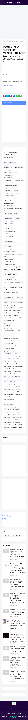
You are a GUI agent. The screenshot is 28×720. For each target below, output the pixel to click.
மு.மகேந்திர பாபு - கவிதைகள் (9, 335)
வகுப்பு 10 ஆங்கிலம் (17, 363)
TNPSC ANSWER (20, 277)
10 (4, 152)
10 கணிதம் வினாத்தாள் (8, 157)
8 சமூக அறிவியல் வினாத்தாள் (9, 251)
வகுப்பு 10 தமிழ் (7, 368)
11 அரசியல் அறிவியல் (8, 170)
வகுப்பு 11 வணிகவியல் (16, 376)
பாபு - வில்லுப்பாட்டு (7, 315)
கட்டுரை (14, 289)
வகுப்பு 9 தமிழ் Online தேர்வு (17, 427)
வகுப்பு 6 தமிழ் (18, 401)
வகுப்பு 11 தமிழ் (7, 376)
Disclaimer (4, 518)
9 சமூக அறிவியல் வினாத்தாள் (9, 264)
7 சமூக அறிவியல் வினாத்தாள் (9, 241)
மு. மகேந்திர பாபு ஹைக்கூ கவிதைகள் (11, 322)
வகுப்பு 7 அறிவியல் (18, 407)
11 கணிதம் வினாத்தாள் (8, 182)
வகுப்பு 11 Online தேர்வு (16, 368)
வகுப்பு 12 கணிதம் (9, 40)
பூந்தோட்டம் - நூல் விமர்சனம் (9, 317)
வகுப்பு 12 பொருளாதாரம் (16, 389)
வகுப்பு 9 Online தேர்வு (16, 419)
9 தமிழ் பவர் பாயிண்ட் (8, 266)
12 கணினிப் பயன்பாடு (8, 218)
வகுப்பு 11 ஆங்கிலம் (7, 371)
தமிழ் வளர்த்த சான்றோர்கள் (9, 307)
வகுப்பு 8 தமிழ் (6, 419)
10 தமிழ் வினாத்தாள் (19, 167)
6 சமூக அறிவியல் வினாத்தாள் (9, 231)
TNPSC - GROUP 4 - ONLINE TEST (10, 274)
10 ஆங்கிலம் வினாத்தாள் (9, 154)
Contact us (4, 521)
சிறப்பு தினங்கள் (19, 297)
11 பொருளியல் (16, 190)
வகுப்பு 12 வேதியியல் (8, 381)
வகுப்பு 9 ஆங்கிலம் (16, 422)
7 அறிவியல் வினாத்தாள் (8, 236)
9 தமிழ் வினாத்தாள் (18, 266)
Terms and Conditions (7, 517)
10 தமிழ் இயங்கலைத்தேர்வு (9, 165)
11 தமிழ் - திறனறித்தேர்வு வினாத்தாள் (11, 187)
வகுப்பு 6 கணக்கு (7, 396)
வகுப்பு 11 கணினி (16, 373)
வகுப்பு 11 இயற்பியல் (17, 371)
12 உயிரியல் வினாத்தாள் (8, 208)
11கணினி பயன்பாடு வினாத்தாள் (10, 198)
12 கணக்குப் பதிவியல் (19, 208)
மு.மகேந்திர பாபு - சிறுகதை (9, 343)
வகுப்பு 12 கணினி (16, 386)
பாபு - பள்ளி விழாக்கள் (17, 312)
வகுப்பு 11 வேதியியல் (8, 379)
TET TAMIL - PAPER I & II (14, 272)
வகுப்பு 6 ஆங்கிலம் (18, 394)
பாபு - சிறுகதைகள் (7, 312)
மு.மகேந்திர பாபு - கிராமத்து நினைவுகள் (11, 340)
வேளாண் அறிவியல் (18, 429)
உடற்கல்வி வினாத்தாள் (19, 282)
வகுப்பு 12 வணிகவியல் (8, 391)
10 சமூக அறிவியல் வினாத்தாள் (10, 162)
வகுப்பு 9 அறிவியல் (7, 422)
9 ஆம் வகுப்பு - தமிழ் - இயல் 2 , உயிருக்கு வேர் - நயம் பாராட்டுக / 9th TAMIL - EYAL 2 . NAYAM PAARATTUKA (17, 612)
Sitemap (4, 514)
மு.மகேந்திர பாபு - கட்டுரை (9, 333)
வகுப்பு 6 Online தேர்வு (8, 394)
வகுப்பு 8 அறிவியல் (7, 414)
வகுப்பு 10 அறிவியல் (8, 363)
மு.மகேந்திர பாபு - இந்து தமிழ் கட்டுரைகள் (12, 330)
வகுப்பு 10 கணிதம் (7, 366)
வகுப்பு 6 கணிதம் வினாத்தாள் (9, 399)
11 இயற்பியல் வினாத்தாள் (9, 177)
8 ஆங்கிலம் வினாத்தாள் (8, 246)
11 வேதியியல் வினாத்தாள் (15, 193)
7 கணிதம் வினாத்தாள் (18, 233)
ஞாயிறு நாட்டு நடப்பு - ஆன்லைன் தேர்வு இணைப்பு (13, 302)
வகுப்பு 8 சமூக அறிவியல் (17, 417)
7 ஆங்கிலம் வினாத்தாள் (8, 238)
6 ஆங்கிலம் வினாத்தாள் (8, 226)
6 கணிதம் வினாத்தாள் (8, 228)
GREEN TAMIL (14, 2)
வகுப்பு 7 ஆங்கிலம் (7, 409)
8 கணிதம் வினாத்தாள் (8, 249)
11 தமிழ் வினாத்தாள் (8, 190)
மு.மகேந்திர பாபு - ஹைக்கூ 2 (9, 348)
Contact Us (19, 713)
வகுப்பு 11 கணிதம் (7, 373)
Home (4, 40)
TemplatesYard (14, 716)
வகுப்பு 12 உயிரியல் (17, 384)
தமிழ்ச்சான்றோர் (20, 307)
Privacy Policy (5, 515)
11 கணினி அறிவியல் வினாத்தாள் (10, 185)
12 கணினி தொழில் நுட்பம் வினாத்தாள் (11, 216)
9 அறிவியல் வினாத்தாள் (8, 256)
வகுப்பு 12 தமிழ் (16, 358)
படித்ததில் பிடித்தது (16, 310)
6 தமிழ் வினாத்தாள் (8, 233)
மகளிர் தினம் (19, 317)
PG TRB (5, 272)
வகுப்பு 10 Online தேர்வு (17, 361)
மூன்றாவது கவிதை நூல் (8, 353)
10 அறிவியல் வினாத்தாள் (12, 152)
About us (4, 519)
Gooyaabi (14, 717)
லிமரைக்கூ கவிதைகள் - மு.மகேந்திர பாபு (12, 356)
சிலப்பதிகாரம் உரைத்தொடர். (9, 297)
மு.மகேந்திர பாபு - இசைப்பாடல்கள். (10, 328)
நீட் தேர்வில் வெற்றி (7, 310)
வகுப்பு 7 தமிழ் (6, 412)
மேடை (16, 353)
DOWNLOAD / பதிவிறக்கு (9, 85)
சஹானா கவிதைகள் (8, 294)
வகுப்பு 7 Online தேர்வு (8, 407)
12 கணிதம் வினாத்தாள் (8, 210)
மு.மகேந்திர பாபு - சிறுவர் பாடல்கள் (10, 345)
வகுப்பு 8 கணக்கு (7, 417)
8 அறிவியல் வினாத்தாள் (18, 244)
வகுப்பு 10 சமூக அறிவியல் (18, 366)
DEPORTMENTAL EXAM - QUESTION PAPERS (12, 269)
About (13, 713)
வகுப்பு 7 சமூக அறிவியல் (8, 404)
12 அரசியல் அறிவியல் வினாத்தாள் (10, 200)
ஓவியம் (20, 287)
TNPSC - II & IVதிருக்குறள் (9, 277)
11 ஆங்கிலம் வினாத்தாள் (9, 175)
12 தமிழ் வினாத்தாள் (18, 218)
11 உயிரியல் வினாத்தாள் (8, 180)
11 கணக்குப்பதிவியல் (19, 180)
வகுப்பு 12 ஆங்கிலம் (17, 381)
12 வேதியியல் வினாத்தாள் (9, 221)
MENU (3, 526)
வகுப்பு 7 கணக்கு (16, 409)
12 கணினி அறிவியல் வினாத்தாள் (10, 213)
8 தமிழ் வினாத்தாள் (19, 254)
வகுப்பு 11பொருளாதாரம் (18, 379)
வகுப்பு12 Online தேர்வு (8, 429)
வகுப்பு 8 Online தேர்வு (15, 412)
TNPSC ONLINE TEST (8, 279)
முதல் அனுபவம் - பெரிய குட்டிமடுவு (10, 351)
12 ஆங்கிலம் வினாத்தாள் (9, 203)
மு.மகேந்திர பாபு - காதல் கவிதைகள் (11, 338)
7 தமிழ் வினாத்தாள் (7, 244)
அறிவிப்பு (16, 279)
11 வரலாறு (6, 193)
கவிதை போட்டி (7, 292)
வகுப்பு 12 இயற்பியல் (8, 384)
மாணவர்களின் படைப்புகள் (9, 320)
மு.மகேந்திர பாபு (7, 325)
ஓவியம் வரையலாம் (7, 289)
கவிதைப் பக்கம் (15, 292)
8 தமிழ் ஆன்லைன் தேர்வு (9, 254)
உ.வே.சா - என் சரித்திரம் (8, 282)
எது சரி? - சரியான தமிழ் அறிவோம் (10, 287)
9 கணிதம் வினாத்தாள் (8, 261)
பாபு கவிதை (15, 315)
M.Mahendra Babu (8, 65)
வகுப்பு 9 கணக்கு (7, 424)
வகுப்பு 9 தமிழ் (6, 427)
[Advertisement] (14, 22)
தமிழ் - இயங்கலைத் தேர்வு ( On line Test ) (12, 305)
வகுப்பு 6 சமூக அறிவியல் (8, 401)
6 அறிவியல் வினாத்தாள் (8, 223)
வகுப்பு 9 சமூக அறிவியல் (17, 424)
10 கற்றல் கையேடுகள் (8, 159)
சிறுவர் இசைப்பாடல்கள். (8, 300)
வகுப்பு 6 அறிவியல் (7, 361)
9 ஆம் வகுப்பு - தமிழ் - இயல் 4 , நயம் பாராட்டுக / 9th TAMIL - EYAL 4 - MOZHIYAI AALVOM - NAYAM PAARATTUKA (17, 649)
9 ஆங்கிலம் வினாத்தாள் (8, 259)
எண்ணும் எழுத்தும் (7, 284)
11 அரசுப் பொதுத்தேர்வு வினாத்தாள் (10, 172)
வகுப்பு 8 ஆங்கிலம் (16, 414)
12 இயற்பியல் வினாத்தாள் (9, 205)
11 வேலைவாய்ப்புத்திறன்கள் (9, 195)
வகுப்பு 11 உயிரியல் (7, 358)
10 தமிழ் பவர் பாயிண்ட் (8, 167)
